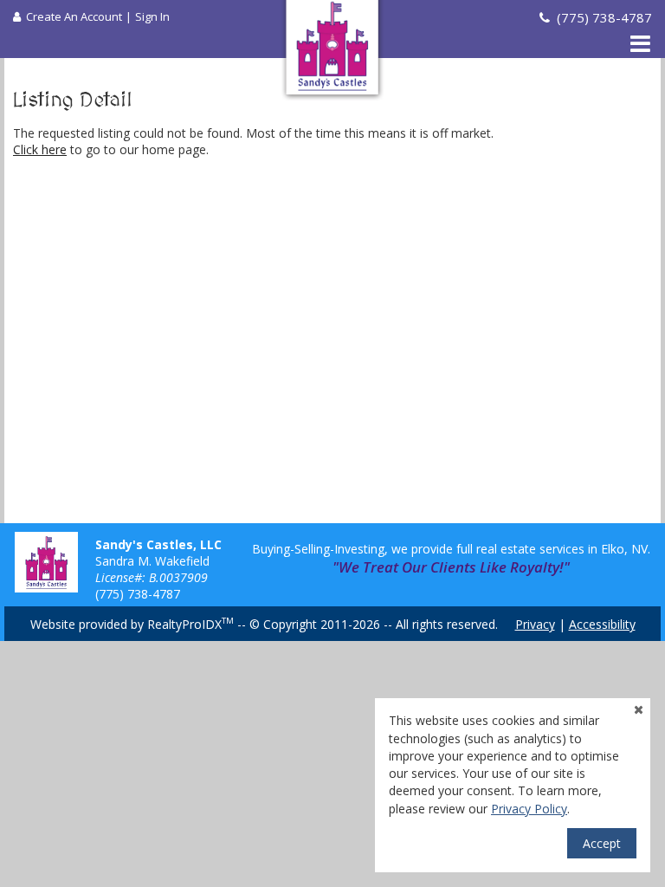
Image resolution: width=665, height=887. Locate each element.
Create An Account (74, 16)
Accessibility (602, 624)
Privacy (535, 624)
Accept (602, 843)
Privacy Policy (529, 808)
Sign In (152, 16)
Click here (40, 149)
